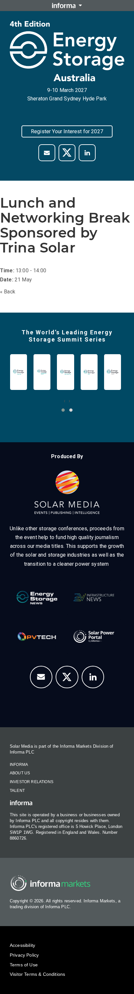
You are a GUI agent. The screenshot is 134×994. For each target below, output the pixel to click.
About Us (20, 773)
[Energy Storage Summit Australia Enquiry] (47, 153)
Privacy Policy (24, 955)
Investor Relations (31, 782)
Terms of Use (24, 964)
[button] (63, 410)
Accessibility (22, 945)
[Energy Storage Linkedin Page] (87, 153)
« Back (7, 292)
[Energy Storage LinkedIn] (93, 677)
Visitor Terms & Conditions (37, 974)
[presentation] (64, 400)
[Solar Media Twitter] (67, 153)
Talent (17, 790)
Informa (19, 764)
